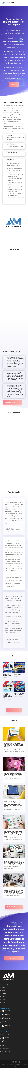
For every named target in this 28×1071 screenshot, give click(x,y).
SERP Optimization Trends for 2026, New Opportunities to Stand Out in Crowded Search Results (14, 862)
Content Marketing (8, 780)
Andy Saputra (5, 1048)
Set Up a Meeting (14, 958)
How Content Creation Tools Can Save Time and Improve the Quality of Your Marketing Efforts (13, 891)
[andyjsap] (3, 1038)
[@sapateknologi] (3, 1011)
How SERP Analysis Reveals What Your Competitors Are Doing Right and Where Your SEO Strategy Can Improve (14, 744)
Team (3, 996)
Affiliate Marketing (8, 809)
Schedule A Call (12, 402)
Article (4, 999)
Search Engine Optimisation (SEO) (15, 751)
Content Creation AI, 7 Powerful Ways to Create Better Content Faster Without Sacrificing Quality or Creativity (14, 775)
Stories (4, 993)
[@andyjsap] (3, 1018)
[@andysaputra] (3, 1015)
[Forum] (3, 1045)
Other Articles (14, 906)
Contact (4, 1002)
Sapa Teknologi (6, 1051)
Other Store (14, 710)
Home (3, 987)
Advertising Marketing (9, 839)
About (14, 84)
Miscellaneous (7, 749)
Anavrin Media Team (11, 748)
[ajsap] (3, 1042)
